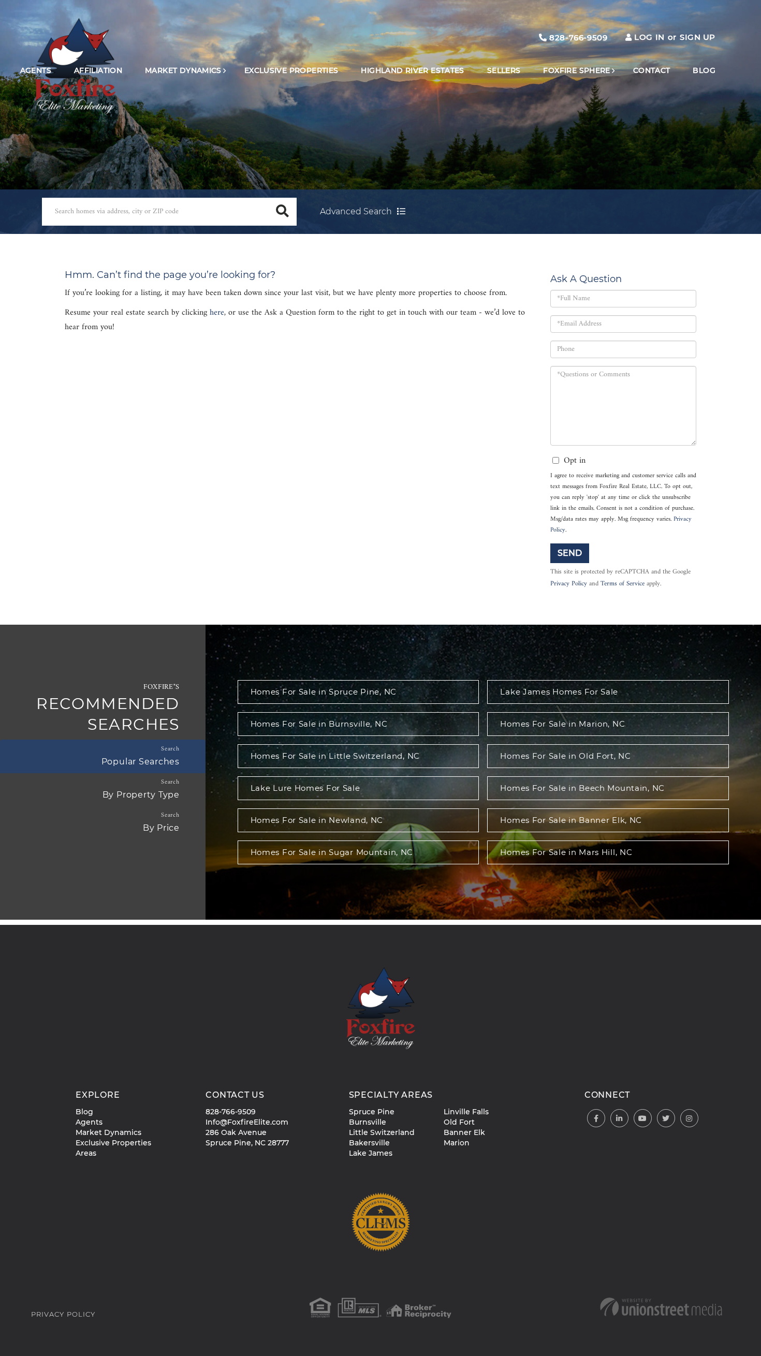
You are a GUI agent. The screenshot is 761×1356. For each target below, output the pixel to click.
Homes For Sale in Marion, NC (562, 724)
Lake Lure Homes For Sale (305, 788)
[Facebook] (596, 1119)
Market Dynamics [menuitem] (183, 70)
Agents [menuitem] (35, 70)
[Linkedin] (619, 1119)
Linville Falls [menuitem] (466, 1111)
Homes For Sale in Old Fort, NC (565, 756)
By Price (161, 828)
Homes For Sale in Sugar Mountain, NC (332, 852)
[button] (283, 212)
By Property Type (141, 795)
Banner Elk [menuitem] (464, 1132)
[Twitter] (666, 1119)
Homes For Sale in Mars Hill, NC (566, 852)
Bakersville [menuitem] (369, 1142)
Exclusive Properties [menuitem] (291, 70)
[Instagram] (689, 1119)
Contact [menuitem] (651, 70)
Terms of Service (623, 583)
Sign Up (697, 37)
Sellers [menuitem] (504, 70)
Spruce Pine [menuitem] (371, 1111)
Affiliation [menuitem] (98, 70)
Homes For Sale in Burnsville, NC (319, 724)
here (217, 312)
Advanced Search (356, 211)
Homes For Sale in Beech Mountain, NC (582, 788)
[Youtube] (642, 1119)
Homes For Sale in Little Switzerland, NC (335, 756)
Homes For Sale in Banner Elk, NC (571, 820)
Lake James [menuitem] (370, 1153)
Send (570, 553)
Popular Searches (140, 762)
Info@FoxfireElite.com (247, 1122)
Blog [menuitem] (704, 70)
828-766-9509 (577, 37)
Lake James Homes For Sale (559, 692)
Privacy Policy (568, 583)
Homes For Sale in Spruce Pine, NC (324, 692)
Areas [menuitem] (86, 1153)
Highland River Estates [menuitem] (412, 70)
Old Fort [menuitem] (459, 1122)
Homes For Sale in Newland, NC (317, 820)
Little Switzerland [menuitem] (382, 1132)
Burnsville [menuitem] (367, 1122)
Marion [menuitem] (457, 1142)
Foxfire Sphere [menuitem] (576, 70)
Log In (649, 37)
